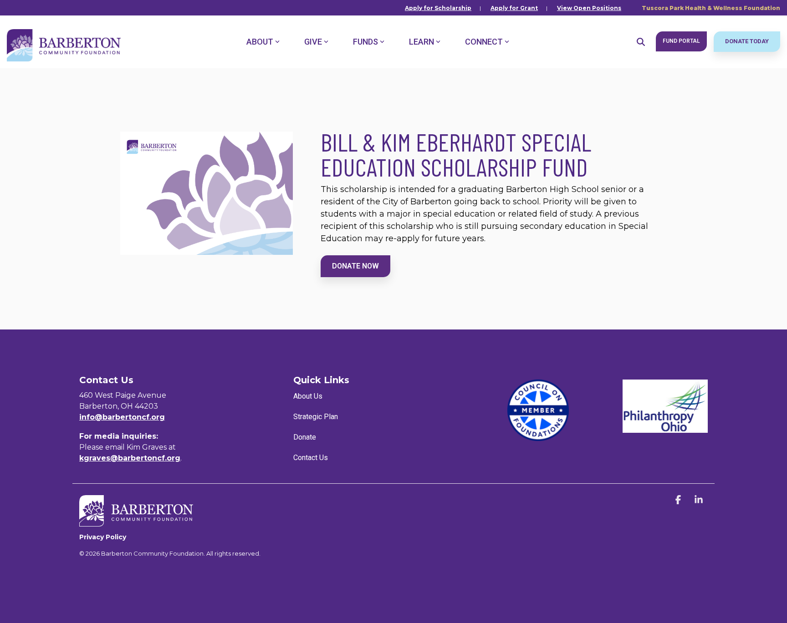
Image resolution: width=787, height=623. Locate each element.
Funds (365, 41)
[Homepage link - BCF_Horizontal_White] (136, 522)
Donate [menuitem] (304, 437)
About (259, 41)
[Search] (641, 41)
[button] (679, 500)
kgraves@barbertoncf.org (129, 458)
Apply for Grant (514, 8)
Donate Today (747, 41)
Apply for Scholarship (438, 8)
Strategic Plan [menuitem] (315, 416)
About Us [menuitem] (307, 396)
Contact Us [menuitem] (310, 457)
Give (313, 41)
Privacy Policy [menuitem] (102, 537)
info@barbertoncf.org (122, 417)
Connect (484, 41)
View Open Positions (589, 8)
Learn (421, 41)
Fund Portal (681, 41)
